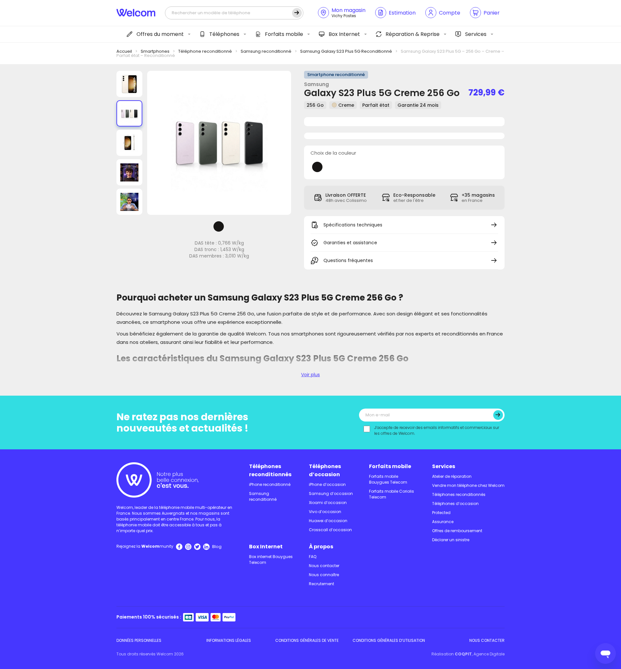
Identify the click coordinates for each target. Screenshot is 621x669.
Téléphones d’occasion (325, 470)
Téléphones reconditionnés (270, 470)
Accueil (124, 51)
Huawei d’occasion (328, 520)
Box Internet (344, 34)
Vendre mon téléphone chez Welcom (468, 485)
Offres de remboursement (457, 530)
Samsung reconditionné (266, 51)
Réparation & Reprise (413, 34)
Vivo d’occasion (325, 511)
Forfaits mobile (284, 34)
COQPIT (463, 654)
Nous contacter (324, 565)
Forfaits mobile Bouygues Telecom (388, 479)
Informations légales (228, 640)
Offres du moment (160, 34)
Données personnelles (138, 640)
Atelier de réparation (452, 476)
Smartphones (155, 51)
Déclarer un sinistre (450, 540)
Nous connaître (324, 574)
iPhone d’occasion (327, 484)
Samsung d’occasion (331, 493)
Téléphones (224, 34)
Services (475, 34)
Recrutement (321, 584)
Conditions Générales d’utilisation (389, 640)
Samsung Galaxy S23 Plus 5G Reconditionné (346, 51)
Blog (217, 546)
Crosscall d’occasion (330, 529)
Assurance (442, 521)
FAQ (312, 556)
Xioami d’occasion (328, 502)
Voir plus (310, 374)
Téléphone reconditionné (205, 51)
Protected (441, 512)
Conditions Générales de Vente (307, 640)
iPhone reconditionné (269, 484)
